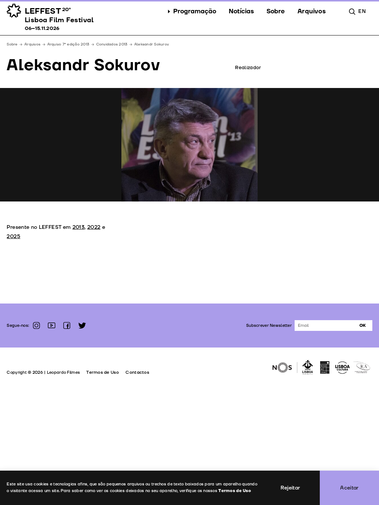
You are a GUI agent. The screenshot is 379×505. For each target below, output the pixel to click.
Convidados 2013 (112, 44)
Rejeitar (290, 487)
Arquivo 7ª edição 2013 (68, 44)
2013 (78, 227)
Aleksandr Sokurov (151, 44)
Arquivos (32, 44)
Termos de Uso (102, 372)
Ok (362, 325)
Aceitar (349, 487)
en (362, 11)
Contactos (137, 372)
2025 (13, 236)
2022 (93, 227)
